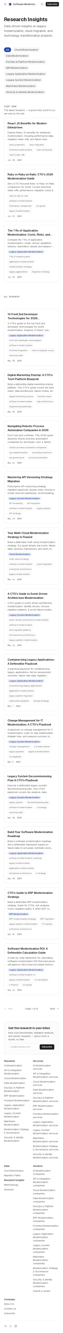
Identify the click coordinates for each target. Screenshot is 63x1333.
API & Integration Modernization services (45, 1075)
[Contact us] (15, 1326)
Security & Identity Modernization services (45, 1156)
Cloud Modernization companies (44, 1192)
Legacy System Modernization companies (41, 1249)
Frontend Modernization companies (45, 1227)
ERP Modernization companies (43, 1219)
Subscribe (9, 1313)
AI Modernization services (42, 1067)
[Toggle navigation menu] (5, 4)
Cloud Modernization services (44, 1083)
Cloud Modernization (26, 49)
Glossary (9, 1189)
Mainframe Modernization (20, 86)
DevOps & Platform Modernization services (45, 1099)
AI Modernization (13, 1065)
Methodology (11, 1184)
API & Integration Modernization (13, 1072)
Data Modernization (17, 55)
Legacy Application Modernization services (45, 1123)
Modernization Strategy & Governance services (45, 1148)
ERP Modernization (16, 67)
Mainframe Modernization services (45, 1140)
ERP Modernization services (43, 1107)
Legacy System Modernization (23, 79)
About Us (9, 1303)
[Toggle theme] (5, 1326)
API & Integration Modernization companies (42, 1182)
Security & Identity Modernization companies (42, 1283)
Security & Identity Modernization (25, 92)
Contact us (10, 1308)
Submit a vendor (42, 1291)
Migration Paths (12, 1175)
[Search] (42, 4)
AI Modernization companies (42, 1172)
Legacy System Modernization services (45, 1132)
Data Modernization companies (43, 1200)
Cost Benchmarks (14, 1170)
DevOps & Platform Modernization (25, 61)
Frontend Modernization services (45, 1115)
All (7, 49)
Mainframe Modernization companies (40, 1260)
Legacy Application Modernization (25, 73)
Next (52, 1008)
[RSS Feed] (10, 1326)
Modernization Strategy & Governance (16, 1131)
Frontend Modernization (17, 1100)
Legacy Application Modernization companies (43, 1237)
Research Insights (14, 1180)
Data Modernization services (43, 1091)
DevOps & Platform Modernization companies (43, 1210)
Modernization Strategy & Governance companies (45, 1271)
